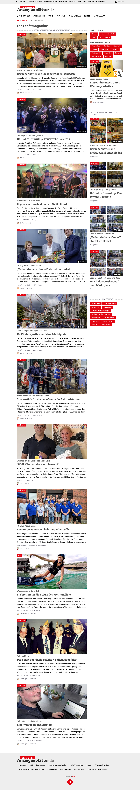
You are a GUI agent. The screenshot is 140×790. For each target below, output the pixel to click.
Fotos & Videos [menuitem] (74, 16)
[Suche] (17, 2)
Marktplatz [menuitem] (100, 2)
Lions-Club (95, 321)
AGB (31, 765)
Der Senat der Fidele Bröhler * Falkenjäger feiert (47, 658)
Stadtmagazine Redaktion (28, 613)
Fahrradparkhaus (110, 304)
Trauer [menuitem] (91, 2)
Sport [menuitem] (50, 16)
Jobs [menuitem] (79, 2)
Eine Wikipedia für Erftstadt (34, 723)
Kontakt (89, 765)
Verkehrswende (108, 321)
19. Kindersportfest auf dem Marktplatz (41, 333)
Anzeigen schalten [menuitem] (35, 2)
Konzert (118, 53)
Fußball (94, 49)
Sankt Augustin (21, 545)
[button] (98, 122)
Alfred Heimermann (26, 93)
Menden (94, 325)
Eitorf (18, 220)
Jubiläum (107, 46)
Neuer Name (96, 318)
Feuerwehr (104, 49)
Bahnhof (108, 56)
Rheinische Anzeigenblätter (35, 9)
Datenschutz (40, 765)
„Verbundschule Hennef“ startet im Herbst (43, 268)
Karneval (115, 49)
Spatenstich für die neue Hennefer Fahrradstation (48, 398)
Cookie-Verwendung (76, 765)
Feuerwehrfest (109, 318)
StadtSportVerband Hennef (101, 314)
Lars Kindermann (98, 102)
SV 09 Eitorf (96, 307)
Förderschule (96, 53)
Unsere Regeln (52, 769)
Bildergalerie (96, 46)
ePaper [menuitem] (22, 2)
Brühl (18, 610)
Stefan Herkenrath (25, 223)
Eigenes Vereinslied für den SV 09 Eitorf (42, 202)
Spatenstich (96, 304)
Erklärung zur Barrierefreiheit (97, 769)
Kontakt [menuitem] (72, 2)
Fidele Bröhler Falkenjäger (100, 311)
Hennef (19, 90)
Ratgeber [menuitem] (60, 16)
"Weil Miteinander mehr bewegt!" (38, 463)
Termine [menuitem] (87, 16)
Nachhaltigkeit (79, 769)
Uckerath (117, 46)
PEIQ (73, 776)
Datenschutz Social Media (57, 765)
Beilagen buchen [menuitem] (50, 2)
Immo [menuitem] (84, 2)
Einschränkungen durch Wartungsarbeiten (105, 83)
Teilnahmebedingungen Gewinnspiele (31, 769)
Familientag (108, 307)
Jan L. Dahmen (24, 483)
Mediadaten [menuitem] (63, 2)
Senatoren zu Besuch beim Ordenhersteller (44, 528)
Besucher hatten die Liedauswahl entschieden (46, 72)
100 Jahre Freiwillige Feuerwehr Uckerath (43, 137)
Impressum (22, 765)
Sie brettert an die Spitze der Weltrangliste (44, 593)
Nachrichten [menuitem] (39, 16)
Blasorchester (105, 325)
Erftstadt (19, 740)
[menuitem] (119, 2)
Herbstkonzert (96, 56)
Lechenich (107, 53)
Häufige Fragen (65, 769)
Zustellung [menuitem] (99, 16)
